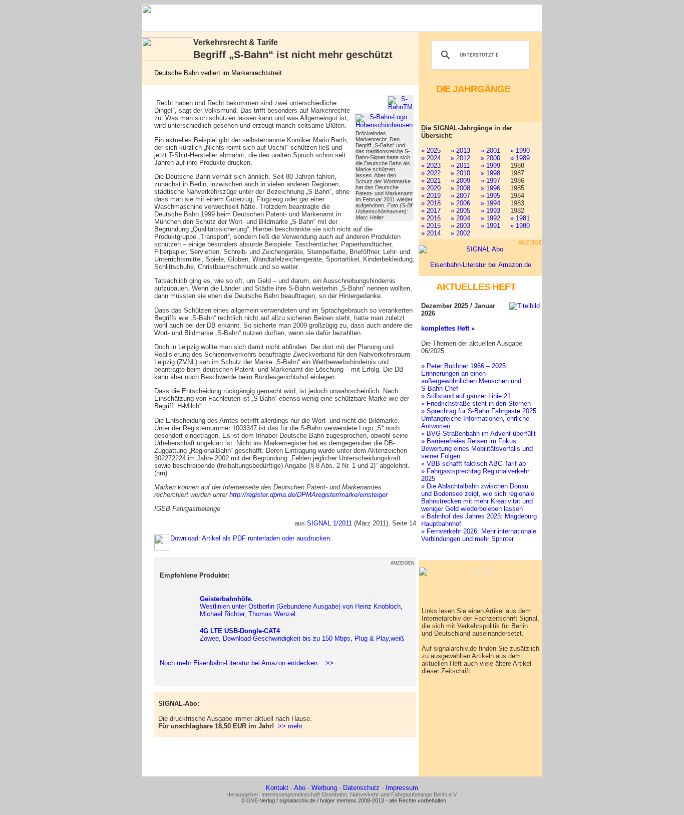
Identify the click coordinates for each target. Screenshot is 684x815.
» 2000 (490, 158)
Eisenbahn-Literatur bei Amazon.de (480, 264)
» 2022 (431, 173)
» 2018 (431, 203)
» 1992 (490, 218)
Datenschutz (361, 787)
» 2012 (460, 158)
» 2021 (431, 180)
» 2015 (431, 225)
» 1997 (490, 180)
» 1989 (520, 158)
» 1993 (490, 210)
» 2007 (460, 195)
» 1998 (490, 173)
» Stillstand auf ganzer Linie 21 (466, 396)
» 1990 (520, 150)
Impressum (402, 787)
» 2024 (431, 158)
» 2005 (460, 210)
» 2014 (431, 233)
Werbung (324, 787)
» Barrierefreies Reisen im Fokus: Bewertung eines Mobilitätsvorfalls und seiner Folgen (477, 448)
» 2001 (490, 150)
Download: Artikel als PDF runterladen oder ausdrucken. (251, 538)
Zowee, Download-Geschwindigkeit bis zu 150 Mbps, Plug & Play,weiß (302, 634)
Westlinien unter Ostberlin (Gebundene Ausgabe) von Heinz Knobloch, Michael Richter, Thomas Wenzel (301, 606)
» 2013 (460, 150)
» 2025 (431, 150)
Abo (299, 787)
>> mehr (290, 726)
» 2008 (460, 188)
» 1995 (490, 195)
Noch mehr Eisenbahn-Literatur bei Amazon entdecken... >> (244, 663)
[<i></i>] (400, 103)
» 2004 (460, 218)
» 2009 (460, 180)
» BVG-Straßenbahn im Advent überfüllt (478, 433)
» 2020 (431, 188)
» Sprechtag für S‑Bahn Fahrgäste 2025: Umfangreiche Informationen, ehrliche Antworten (479, 418)
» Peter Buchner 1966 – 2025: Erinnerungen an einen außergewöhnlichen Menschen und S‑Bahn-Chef (471, 377)
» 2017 (431, 210)
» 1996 (490, 188)
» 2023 (431, 165)
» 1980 (520, 225)
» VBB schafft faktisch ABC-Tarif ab (473, 463)
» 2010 (460, 173)
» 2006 (460, 203)
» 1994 (490, 203)
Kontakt (277, 787)
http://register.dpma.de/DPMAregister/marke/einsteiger (308, 494)
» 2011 (460, 165)
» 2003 (460, 225)
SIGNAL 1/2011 (329, 523)
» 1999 (490, 165)
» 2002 (460, 233)
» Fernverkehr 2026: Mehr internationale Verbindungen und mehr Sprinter (478, 534)
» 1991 (490, 225)
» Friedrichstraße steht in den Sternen (476, 403)
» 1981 (520, 218)
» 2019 (431, 195)
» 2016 (431, 218)
